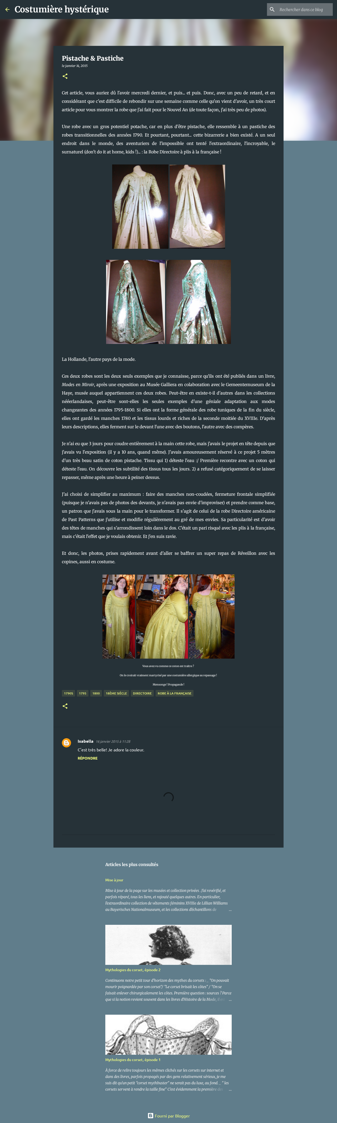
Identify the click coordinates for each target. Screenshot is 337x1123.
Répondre (87, 758)
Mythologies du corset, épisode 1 (133, 1059)
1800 (96, 693)
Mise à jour (114, 879)
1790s (68, 693)
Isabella (85, 741)
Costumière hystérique (62, 9)
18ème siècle (116, 693)
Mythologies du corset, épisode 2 (133, 969)
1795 (82, 693)
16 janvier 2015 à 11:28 (113, 741)
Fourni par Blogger (172, 1115)
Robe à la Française (174, 693)
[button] (65, 76)
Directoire (142, 693)
